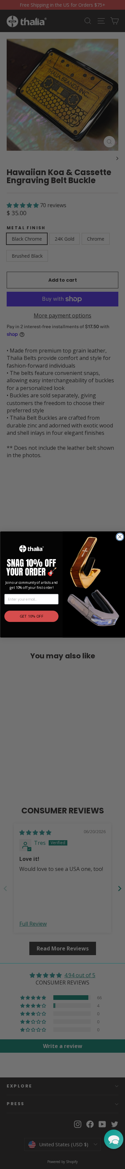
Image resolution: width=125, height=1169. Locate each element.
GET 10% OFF (31, 616)
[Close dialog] (119, 536)
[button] (113, 1139)
